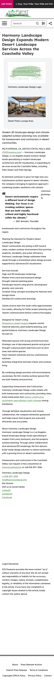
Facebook (7, 497)
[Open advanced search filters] (43, 23)
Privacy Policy (34, 675)
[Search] (37, 23)
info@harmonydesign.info (14, 480)
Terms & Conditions (39, 670)
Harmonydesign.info (12, 467)
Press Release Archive (31, 664)
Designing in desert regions (15, 323)
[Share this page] (50, 23)
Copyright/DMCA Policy (13, 675)
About (15, 664)
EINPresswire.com (12, 152)
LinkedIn (6, 490)
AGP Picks (7, 4)
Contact (48, 675)
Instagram (7, 494)
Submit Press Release (16, 670)
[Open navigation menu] (4, 23)
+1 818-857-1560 (10, 476)
